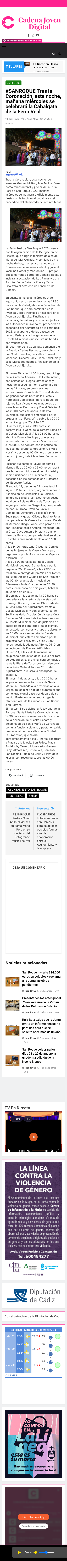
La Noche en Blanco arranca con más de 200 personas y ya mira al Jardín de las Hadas (45, 66)
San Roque (13, 83)
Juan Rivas (14, 119)
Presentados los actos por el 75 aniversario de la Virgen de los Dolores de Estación (41, 1002)
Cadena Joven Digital (39, 23)
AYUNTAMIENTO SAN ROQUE (27, 789)
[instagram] (33, 35)
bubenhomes (13, 174)
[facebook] (29, 35)
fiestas (33, 795)
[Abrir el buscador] (53, 54)
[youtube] (37, 35)
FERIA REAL (15, 795)
